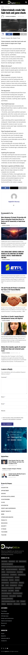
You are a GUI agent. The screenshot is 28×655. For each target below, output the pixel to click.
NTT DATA (11, 590)
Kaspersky (17, 588)
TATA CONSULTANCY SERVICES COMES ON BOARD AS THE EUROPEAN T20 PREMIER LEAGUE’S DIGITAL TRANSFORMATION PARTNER (12, 255)
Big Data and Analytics (11, 569)
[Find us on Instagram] (5, 648)
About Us (3, 636)
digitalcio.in (7, 651)
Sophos (19, 596)
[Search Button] (26, 2)
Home (2, 7)
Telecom (3, 535)
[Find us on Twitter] (3, 648)
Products (4, 520)
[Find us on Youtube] (7, 648)
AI (17, 561)
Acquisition (4, 487)
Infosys (20, 585)
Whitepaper (17, 604)
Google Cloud (13, 582)
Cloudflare (19, 572)
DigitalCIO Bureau (11, 16)
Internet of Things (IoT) (7, 588)
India (7, 585)
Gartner (17, 580)
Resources (4, 523)
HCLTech (21, 582)
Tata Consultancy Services (8, 601)
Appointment (5, 490)
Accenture (4, 561)
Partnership (5, 596)
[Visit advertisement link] (14, 440)
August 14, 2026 (14, 353)
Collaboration (5, 574)
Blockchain (22, 569)
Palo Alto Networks (6, 593)
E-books (17, 577)
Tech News (7, 7)
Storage (3, 529)
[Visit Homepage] (14, 2)
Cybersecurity (21, 574)
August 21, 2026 (14, 320)
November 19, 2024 (7, 470)
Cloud (3, 502)
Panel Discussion (17, 593)
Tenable (23, 601)
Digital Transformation (7, 577)
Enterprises (4, 580)
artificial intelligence (7, 564)
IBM (3, 585)
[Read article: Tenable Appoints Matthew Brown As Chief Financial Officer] (4, 475)
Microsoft (4, 590)
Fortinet (11, 580)
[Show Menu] (2, 2)
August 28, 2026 (14, 225)
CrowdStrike (13, 574)
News (2, 514)
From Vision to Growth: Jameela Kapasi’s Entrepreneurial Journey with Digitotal (12, 317)
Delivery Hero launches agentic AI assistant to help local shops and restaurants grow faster (13, 349)
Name (3, 397)
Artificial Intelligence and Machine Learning (13, 566)
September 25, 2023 (13, 465)
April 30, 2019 (21, 16)
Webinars (9, 604)
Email (3, 404)
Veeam (3, 604)
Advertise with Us (5, 638)
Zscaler (23, 604)
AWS (3, 569)
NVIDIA (17, 590)
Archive (3, 493)
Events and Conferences (8, 508)
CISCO (3, 572)
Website (3, 411)
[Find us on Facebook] (1, 648)
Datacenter (4, 505)
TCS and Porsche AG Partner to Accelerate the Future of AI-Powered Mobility (13, 289)
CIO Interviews (5, 499)
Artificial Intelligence (8, 496)
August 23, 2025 (12, 477)
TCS (18, 601)
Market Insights (6, 511)
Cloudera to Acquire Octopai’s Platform (11, 468)
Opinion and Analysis (7, 517)
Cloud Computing (11, 572)
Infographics (13, 585)
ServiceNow (12, 596)
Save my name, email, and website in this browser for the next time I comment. (13, 418)
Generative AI (5, 582)
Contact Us (4, 641)
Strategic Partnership (7, 598)
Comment (4, 377)
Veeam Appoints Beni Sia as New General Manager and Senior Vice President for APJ (16, 462)
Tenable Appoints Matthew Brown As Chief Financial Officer (17, 474)
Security (3, 526)
